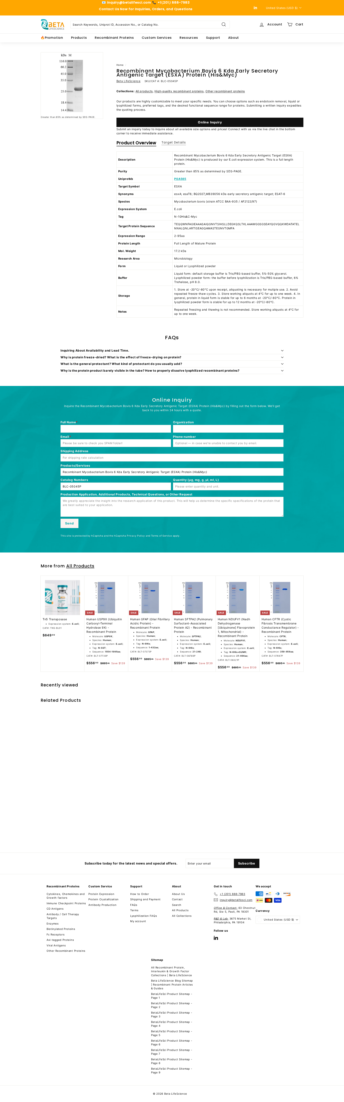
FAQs (133, 904)
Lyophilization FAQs (143, 915)
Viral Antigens (56, 945)
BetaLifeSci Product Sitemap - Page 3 (171, 1014)
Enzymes (53, 923)
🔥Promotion (52, 37)
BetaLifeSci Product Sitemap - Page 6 (171, 1042)
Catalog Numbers (74, 480)
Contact (177, 899)
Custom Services (157, 37)
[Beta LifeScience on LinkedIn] (216, 938)
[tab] (136, 143)
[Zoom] (72, 83)
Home (120, 64)
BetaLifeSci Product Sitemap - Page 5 (171, 1033)
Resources (189, 37)
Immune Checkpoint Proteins (66, 903)
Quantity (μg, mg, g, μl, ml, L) (196, 480)
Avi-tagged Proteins (60, 939)
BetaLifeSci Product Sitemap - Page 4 (171, 1023)
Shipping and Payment (145, 899)
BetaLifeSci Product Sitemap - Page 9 (171, 1070)
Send (69, 523)
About (233, 37)
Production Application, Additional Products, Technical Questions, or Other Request (126, 494)
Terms (134, 910)
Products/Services (75, 465)
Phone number (184, 437)
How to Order (139, 894)
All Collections (182, 915)
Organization (183, 422)
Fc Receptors (55, 934)
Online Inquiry (210, 122)
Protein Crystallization (103, 899)
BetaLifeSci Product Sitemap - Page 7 (171, 1051)
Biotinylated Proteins (61, 928)
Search (176, 904)
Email (65, 437)
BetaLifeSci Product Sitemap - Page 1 (171, 995)
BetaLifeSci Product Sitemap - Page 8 (171, 1061)
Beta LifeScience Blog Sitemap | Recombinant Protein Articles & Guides (172, 984)
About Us (178, 894)
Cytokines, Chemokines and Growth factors (66, 895)
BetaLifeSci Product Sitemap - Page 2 (171, 1005)
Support (213, 37)
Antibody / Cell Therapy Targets (63, 916)
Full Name (68, 422)
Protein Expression (101, 894)
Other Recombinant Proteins (66, 950)
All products (144, 91)
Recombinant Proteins (114, 37)
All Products (80, 566)
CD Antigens (55, 908)
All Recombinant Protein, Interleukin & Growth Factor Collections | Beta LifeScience (171, 971)
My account (138, 921)
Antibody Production (102, 904)
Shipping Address (74, 451)
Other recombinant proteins (225, 91)
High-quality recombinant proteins (178, 91)
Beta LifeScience (128, 81)
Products (79, 37)
